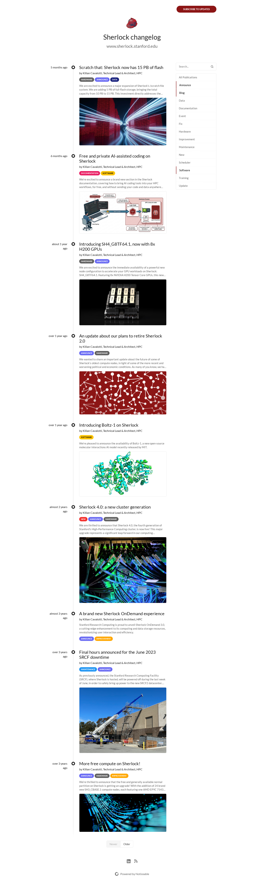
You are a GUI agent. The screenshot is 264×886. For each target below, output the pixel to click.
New (181, 154)
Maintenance (186, 147)
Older (126, 844)
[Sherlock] (132, 23)
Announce (185, 85)
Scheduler (185, 162)
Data (182, 100)
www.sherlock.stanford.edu (132, 46)
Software (184, 170)
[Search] (212, 66)
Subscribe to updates (196, 9)
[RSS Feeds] (135, 860)
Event (182, 116)
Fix (180, 123)
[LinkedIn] (130, 860)
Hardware (185, 131)
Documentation (188, 108)
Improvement (187, 139)
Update (183, 185)
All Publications (188, 77)
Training (184, 178)
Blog (182, 92)
